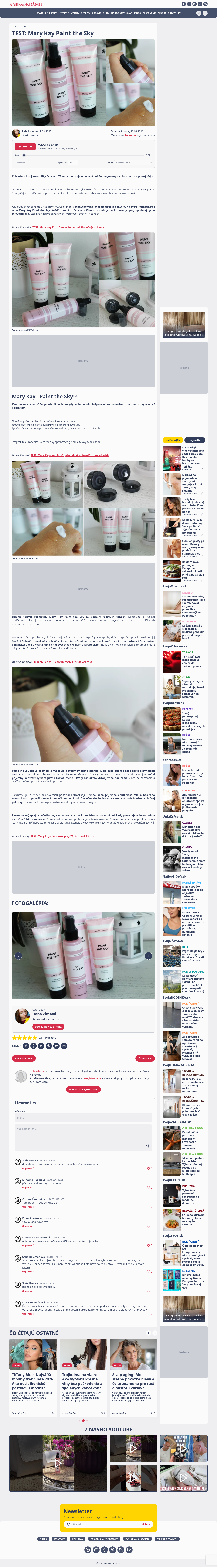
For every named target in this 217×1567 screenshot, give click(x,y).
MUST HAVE (189, 621)
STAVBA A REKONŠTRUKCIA (193, 1072)
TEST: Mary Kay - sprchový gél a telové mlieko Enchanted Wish (70, 455)
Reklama (77, 1539)
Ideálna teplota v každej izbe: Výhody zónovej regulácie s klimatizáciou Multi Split (193, 1166)
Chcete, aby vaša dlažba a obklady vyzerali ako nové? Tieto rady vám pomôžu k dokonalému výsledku (193, 1017)
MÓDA (137, 13)
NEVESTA (187, 592)
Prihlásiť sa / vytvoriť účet (83, 1089)
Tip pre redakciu (167, 1539)
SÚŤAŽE (172, 13)
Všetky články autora (48, 1027)
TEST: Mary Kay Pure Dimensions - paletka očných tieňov (68, 227)
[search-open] (205, 13)
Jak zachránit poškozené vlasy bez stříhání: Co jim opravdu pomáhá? (192, 776)
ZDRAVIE (96, 13)
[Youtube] (189, 4)
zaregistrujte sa (91, 1078)
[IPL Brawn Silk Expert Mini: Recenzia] (183, 1478)
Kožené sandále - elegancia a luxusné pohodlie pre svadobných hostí (193, 632)
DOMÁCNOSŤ (190, 1003)
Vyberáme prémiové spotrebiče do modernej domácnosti (190, 1197)
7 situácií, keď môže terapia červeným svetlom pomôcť (192, 661)
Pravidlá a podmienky (104, 1539)
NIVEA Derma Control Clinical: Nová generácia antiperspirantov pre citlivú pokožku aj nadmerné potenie (193, 923)
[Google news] (120, 1549)
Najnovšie (194, 440)
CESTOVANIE (149, 13)
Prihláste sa (37, 1071)
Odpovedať (28, 1168)
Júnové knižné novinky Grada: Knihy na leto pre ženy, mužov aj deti (193, 1281)
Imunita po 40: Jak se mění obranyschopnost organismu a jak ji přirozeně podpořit (193, 802)
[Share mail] (64, 1046)
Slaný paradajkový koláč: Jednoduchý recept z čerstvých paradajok (193, 721)
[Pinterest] (200, 4)
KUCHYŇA (188, 1186)
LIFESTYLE (63, 13)
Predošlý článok (24, 1058)
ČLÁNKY (187, 822)
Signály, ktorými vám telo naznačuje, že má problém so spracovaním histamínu (193, 689)
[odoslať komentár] (148, 1146)
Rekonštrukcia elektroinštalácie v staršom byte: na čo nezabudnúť (193, 1085)
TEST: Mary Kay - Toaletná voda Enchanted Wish (62, 661)
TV (179, 13)
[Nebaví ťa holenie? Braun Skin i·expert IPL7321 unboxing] (133, 1478)
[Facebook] (184, 4)
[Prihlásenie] (198, 13)
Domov (15, 26)
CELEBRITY (51, 13)
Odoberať (146, 1524)
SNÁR (129, 13)
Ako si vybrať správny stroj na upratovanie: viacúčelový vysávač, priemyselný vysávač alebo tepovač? (192, 1048)
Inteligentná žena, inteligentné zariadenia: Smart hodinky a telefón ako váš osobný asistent (193, 861)
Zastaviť (21, 162)
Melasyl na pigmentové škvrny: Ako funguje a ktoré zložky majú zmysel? (192, 482)
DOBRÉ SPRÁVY (191, 882)
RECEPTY (85, 13)
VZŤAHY (75, 13)
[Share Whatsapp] (33, 1046)
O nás (43, 1539)
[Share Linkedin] (56, 1046)
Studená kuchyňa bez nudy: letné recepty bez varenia (193, 1219)
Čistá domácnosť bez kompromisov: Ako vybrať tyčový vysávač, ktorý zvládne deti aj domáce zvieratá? (193, 1255)
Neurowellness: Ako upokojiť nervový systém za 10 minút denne (192, 745)
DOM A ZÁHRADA (193, 971)
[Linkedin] (205, 4)
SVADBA (162, 13)
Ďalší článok (145, 1058)
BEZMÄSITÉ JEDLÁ (193, 1211)
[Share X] (41, 1046)
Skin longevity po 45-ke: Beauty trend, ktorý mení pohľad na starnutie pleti (193, 547)
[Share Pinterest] (49, 1046)
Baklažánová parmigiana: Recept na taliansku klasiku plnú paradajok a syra (193, 569)
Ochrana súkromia (137, 1539)
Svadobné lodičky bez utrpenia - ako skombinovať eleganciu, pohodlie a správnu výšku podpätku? (193, 606)
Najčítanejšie (173, 440)
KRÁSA (39, 13)
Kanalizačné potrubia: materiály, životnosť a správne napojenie (190, 1140)
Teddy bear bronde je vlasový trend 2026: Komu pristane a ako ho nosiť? (193, 505)
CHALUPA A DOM (192, 1128)
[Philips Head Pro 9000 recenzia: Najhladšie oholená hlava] (183, 1448)
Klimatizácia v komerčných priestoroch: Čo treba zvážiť (191, 1109)
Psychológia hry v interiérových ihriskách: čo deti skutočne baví (193, 955)
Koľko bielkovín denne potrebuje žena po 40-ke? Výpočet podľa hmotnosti (192, 526)
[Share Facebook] (26, 1046)
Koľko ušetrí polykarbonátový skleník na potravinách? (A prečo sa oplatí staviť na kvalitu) (193, 983)
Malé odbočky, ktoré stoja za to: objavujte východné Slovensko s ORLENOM (193, 894)
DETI (185, 947)
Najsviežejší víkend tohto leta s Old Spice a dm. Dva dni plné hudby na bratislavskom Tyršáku (193, 457)
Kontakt (59, 1539)
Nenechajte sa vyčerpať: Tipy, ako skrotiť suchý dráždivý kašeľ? (193, 831)
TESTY (106, 13)
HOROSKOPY (118, 13)
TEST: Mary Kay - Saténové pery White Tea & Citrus (62, 836)
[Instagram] (194, 4)
